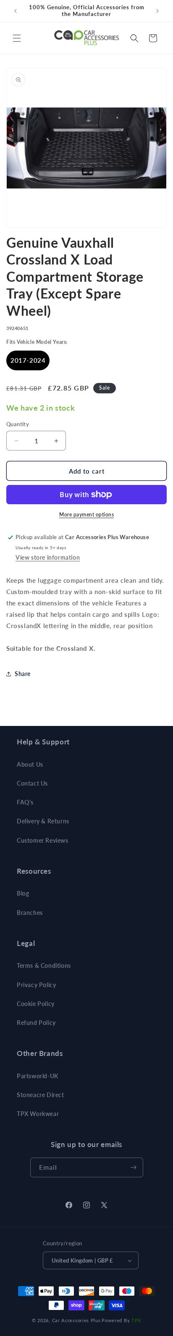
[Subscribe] (133, 1167)
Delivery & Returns (43, 821)
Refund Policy (36, 1022)
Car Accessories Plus (76, 1320)
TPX (136, 1320)
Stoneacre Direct (40, 1094)
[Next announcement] (157, 11)
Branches (30, 912)
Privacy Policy (36, 984)
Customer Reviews (42, 840)
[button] (17, 38)
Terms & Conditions (44, 965)
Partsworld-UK (37, 1075)
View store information (48, 557)
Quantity (17, 424)
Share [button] (23, 673)
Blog (23, 893)
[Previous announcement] (15, 11)
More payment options (86, 514)
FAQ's (25, 802)
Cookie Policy (36, 1003)
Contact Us (32, 783)
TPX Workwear (38, 1113)
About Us (30, 764)
